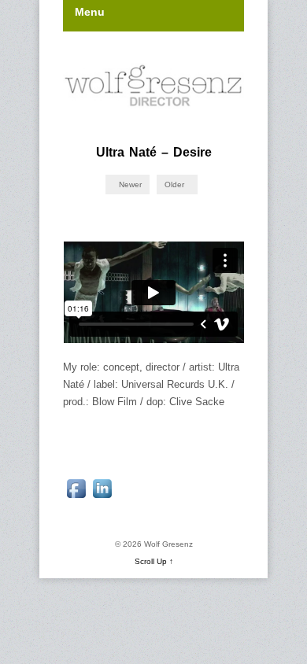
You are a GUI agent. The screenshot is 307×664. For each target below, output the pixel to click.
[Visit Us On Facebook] (76, 498)
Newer (129, 184)
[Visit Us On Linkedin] (102, 498)
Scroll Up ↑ (154, 561)
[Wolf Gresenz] (153, 86)
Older (176, 184)
